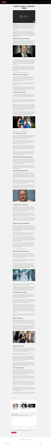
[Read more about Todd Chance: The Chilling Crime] (31, 405)
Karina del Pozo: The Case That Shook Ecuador (24, 408)
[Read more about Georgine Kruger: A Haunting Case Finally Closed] (16, 405)
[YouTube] (40, 443)
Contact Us (30, 439)
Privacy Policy (23, 439)
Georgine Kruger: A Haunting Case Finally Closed (15, 409)
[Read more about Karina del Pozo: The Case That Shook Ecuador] (24, 405)
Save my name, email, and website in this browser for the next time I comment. (22, 430)
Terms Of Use (27, 439)
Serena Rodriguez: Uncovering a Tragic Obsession (22, 72)
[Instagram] (41, 443)
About (19, 439)
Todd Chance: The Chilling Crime (31, 408)
